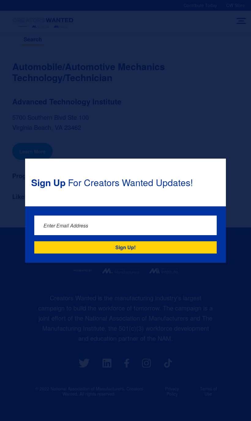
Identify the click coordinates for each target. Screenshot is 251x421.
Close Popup (217, 167)
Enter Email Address (65, 225)
